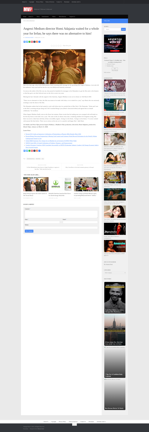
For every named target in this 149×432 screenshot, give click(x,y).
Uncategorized (29, 21)
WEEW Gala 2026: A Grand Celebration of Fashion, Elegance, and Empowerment (49, 143)
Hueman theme (41, 428)
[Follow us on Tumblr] (121, 20)
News (38, 16)
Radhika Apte (110, 66)
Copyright (31, 2)
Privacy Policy (39, 2)
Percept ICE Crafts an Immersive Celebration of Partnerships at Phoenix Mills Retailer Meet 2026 (53, 134)
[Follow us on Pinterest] (116, 20)
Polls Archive (107, 72)
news (43, 158)
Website (26, 224)
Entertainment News (30, 158)
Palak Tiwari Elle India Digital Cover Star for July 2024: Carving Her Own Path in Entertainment (115, 167)
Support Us (72, 16)
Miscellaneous (62, 16)
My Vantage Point (108, 264)
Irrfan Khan (38, 158)
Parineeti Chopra (111, 64)
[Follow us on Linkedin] (123, 20)
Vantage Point (29, 37)
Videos (53, 16)
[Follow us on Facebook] (118, 20)
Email (64, 219)
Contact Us (59, 2)
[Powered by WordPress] (28, 428)
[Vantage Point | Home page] (28, 9)
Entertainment (45, 16)
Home (24, 16)
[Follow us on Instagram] (112, 20)
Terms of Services (49, 2)
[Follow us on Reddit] (125, 20)
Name (26, 219)
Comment (27, 209)
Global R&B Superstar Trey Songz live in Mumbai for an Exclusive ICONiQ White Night (51, 141)
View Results (115, 70)
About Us (24, 2)
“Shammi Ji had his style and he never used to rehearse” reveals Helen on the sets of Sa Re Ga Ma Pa (114, 95)
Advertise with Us (76, 2)
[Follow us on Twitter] (114, 20)
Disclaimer (66, 2)
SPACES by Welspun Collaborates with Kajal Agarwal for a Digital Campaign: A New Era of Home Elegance (114, 148)
